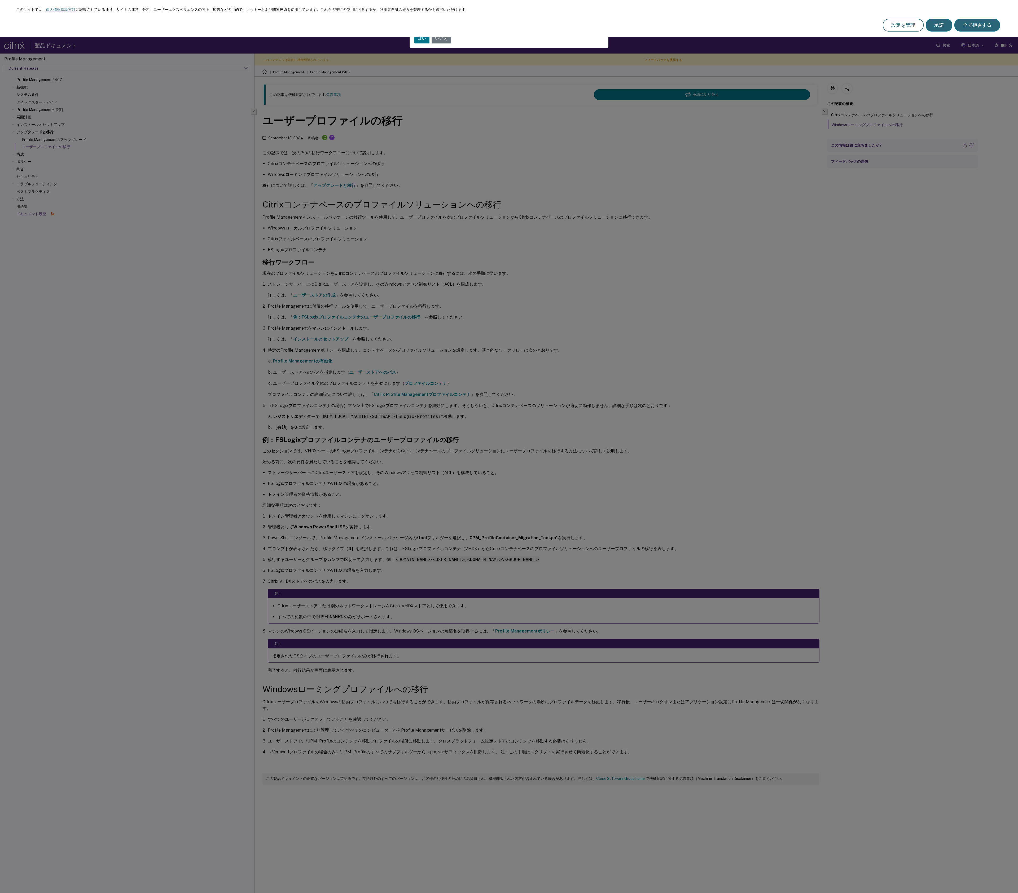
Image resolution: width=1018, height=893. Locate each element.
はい (422, 38)
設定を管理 (903, 25)
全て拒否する (977, 25)
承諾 (939, 25)
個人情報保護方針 (61, 9)
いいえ (441, 38)
